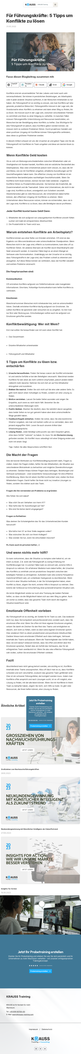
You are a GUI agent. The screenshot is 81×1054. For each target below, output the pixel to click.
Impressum (33, 1029)
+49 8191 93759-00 (17, 1012)
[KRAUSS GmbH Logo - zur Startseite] (30, 4)
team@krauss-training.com (22, 1014)
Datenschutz (47, 1029)
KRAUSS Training (43, 4)
